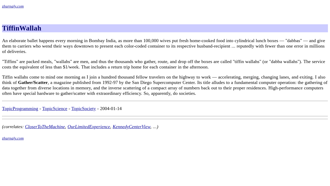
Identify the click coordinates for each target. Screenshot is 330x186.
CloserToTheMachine (45, 126)
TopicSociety (83, 108)
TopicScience (54, 108)
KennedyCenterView (131, 126)
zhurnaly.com (13, 6)
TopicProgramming (20, 108)
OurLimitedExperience (89, 126)
